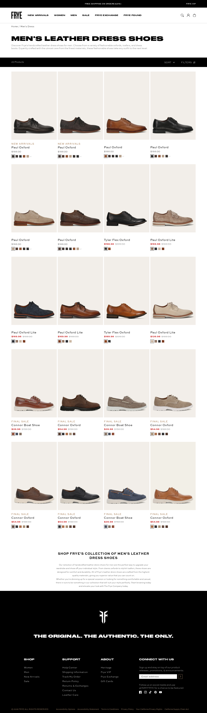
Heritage (106, 667)
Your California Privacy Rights (149, 709)
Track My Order (71, 676)
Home (14, 26)
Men (26, 672)
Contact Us (69, 690)
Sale (26, 681)
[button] (38, 15)
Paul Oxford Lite (162, 240)
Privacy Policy (127, 709)
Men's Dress (27, 26)
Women (28, 667)
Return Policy (70, 681)
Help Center (69, 667)
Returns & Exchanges (75, 685)
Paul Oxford (20, 147)
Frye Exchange (110, 676)
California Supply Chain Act (177, 709)
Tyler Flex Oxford (117, 240)
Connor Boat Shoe (25, 425)
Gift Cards (107, 681)
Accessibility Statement (88, 709)
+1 (30, 156)
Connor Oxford (69, 425)
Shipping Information (75, 672)
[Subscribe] (180, 676)
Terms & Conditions (110, 709)
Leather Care (70, 694)
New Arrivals (32, 676)
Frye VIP (191, 4)
